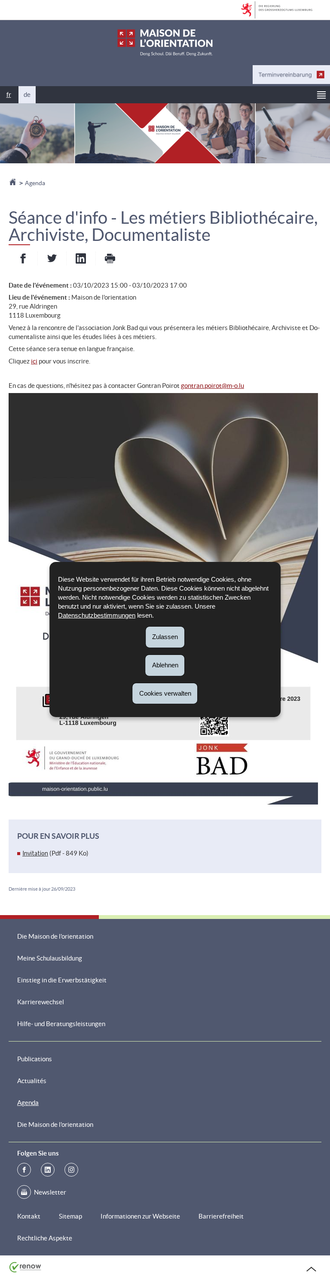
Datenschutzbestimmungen (96, 615)
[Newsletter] (24, 1192)
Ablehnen (165, 665)
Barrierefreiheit (221, 1216)
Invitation (35, 853)
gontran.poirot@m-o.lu (212, 385)
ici (34, 361)
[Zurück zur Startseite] (13, 183)
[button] (321, 94)
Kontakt (28, 1216)
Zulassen (165, 636)
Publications (34, 1059)
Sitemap (70, 1216)
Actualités (31, 1080)
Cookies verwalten (165, 693)
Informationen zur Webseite (140, 1216)
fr (8, 94)
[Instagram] (71, 1170)
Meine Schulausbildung (49, 958)
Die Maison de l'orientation (55, 936)
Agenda (35, 183)
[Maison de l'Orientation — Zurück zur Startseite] (165, 43)
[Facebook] (24, 1170)
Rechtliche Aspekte (44, 1238)
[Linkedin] (48, 1170)
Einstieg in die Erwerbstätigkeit (62, 980)
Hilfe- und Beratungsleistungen (61, 1023)
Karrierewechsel (40, 1002)
